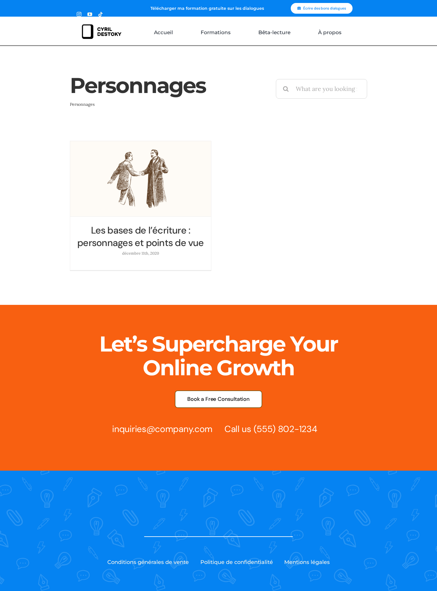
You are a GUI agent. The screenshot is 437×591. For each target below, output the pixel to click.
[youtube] (89, 14)
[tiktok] (100, 14)
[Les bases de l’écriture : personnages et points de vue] (140, 178)
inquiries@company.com (162, 429)
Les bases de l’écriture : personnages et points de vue (140, 236)
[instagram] (79, 14)
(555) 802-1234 (285, 429)
